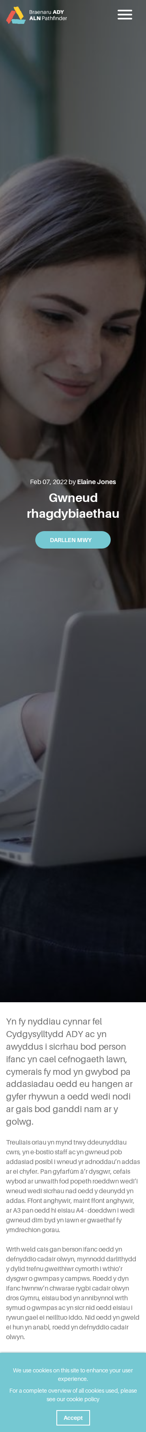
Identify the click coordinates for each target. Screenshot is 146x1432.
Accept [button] (73, 1418)
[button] (126, 15)
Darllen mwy (71, 540)
